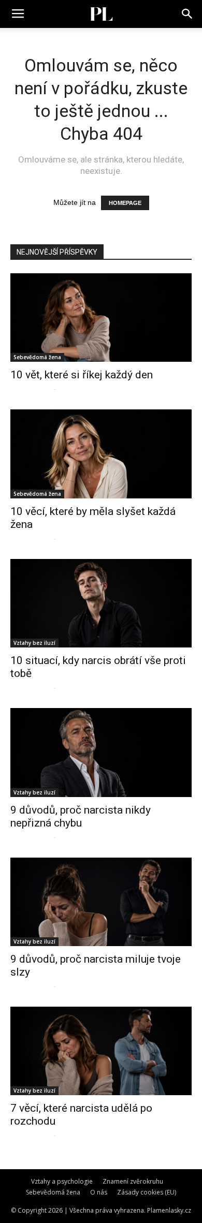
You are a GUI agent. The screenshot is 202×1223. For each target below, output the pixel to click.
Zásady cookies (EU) (146, 1192)
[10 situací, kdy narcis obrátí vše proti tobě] (101, 603)
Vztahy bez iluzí (34, 642)
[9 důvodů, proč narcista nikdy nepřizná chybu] (101, 752)
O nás (98, 1192)
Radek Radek (30, 388)
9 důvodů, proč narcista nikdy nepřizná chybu (80, 816)
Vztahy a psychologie (62, 1181)
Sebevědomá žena (37, 357)
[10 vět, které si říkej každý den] (101, 317)
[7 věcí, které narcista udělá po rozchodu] (101, 1051)
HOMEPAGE (125, 203)
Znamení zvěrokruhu (133, 1181)
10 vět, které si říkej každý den (81, 375)
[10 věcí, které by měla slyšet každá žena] (101, 453)
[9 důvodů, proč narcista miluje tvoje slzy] (101, 902)
